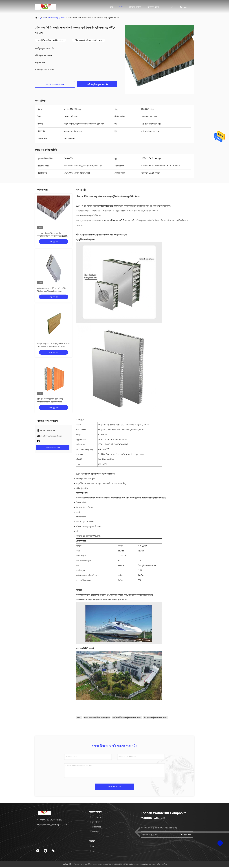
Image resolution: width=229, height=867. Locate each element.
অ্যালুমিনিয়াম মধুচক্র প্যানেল (56, 18)
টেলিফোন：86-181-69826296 (50, 820)
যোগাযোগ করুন (153, 7)
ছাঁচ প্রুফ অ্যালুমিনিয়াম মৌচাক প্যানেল (155, 717)
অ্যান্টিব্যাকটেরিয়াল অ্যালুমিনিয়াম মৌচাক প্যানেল (126, 717)
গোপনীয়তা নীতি (66, 864)
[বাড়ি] (45, 7)
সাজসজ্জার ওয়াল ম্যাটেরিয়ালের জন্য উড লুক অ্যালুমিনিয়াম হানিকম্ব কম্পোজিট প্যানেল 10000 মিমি (52, 236)
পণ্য (120, 7)
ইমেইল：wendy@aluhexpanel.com (53, 825)
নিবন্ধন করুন (186, 835)
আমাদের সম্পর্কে (135, 7)
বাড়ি (111, 7)
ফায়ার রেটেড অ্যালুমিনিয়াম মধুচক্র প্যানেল (97, 717)
